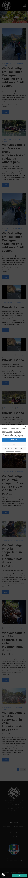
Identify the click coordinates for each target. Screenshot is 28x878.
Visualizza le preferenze (14, 448)
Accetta (14, 439)
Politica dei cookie (10, 451)
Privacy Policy (18, 451)
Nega (14, 444)
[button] (25, 427)
